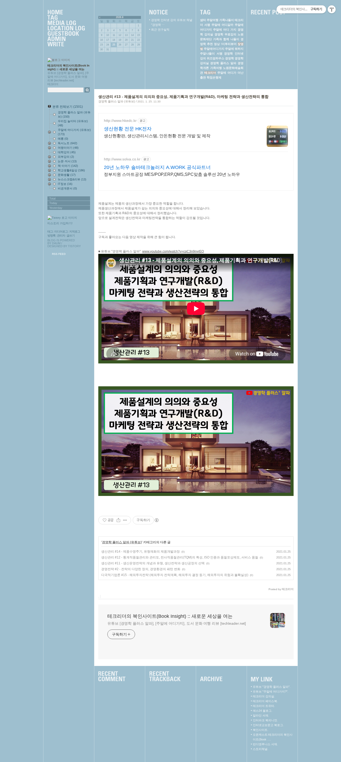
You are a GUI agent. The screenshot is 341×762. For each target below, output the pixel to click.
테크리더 (210, 72)
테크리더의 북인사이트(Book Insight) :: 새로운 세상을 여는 (170, 616)
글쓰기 (71, 235)
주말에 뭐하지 (234, 48)
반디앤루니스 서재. (265, 744)
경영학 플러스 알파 (223, 63)
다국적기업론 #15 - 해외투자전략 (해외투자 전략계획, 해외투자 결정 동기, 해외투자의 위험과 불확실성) (174, 575)
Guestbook (66, 33)
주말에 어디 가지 (224, 29)
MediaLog (66, 23)
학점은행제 (214, 77)
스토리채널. (260, 749)
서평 (219, 53)
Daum (56, 243)
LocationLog (66, 28)
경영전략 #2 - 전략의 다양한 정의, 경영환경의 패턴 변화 (140, 569)
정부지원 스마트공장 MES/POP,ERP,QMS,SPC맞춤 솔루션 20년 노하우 (172, 174)
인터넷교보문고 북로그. (268, 725)
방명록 (51, 235)
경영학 (229, 58)
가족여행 (216, 67)
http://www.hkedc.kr (120, 120)
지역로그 (74, 231)
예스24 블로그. (262, 710)
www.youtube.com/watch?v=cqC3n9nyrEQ (173, 251)
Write (66, 44)
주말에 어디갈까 (222, 24)
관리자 (61, 235)
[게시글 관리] (125, 520)
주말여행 (212, 20)
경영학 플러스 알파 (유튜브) (116, 101)
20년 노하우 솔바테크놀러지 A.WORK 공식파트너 (157, 167)
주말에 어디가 (226, 72)
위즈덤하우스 (215, 58)
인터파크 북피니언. (265, 720)
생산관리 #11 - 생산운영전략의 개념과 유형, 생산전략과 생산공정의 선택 (153, 563)
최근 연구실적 (160, 29)
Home (66, 12)
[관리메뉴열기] (332, 9)
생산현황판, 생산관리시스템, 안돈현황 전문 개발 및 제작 (157, 136)
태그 (50, 231)
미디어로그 (61, 231)
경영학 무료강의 (225, 34)
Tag (66, 17)
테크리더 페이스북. (265, 701)
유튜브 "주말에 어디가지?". (270, 691)
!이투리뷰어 (229, 43)
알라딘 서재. (261, 715)
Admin (66, 39)
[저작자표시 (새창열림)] (156, 520)
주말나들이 (207, 53)
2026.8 (119, 17)
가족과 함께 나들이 (226, 39)
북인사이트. (260, 729)
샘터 (203, 20)
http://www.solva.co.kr (122, 159)
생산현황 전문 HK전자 (128, 128)
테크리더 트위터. (264, 705)
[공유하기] (118, 520)
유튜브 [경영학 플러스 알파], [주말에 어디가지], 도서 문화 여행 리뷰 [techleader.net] (176, 623)
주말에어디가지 (214, 48)
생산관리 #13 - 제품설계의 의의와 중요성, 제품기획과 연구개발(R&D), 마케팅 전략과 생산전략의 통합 (183, 96)
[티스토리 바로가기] (69, 218)
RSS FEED (59, 253)
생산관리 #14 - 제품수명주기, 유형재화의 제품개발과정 (140, 551)
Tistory (74, 246)
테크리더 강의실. (264, 696)
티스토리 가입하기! (59, 223)
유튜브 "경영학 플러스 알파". (271, 686)
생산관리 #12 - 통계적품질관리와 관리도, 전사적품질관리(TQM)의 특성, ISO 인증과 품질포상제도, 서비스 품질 (179, 557)
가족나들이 (226, 20)
